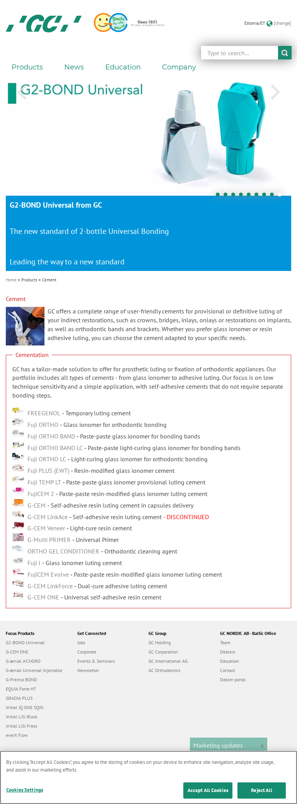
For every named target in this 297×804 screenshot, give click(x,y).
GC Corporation (163, 652)
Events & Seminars (96, 661)
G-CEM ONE (17, 652)
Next (275, 92)
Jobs (81, 642)
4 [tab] (243, 196)
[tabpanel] (148, 174)
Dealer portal (233, 679)
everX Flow (17, 735)
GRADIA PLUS (19, 698)
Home (11, 280)
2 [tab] (227, 196)
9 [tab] (281, 196)
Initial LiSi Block (22, 716)
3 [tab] (235, 196)
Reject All (261, 790)
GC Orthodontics (164, 670)
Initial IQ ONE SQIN (24, 707)
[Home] (43, 23)
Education (229, 661)
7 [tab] (266, 196)
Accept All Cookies (208, 790)
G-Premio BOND (21, 679)
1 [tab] (220, 196)
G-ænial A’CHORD (23, 661)
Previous (22, 92)
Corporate (86, 652)
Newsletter (88, 670)
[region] (148, 777)
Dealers (227, 652)
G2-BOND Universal (25, 642)
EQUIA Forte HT (21, 689)
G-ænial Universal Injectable (34, 670)
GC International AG (168, 661)
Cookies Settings (24, 790)
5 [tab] (250, 196)
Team (225, 642)
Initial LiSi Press (21, 726)
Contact (227, 670)
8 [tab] (274, 196)
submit (285, 52)
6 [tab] (258, 196)
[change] (282, 23)
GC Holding (159, 642)
